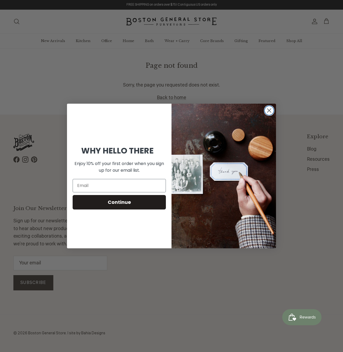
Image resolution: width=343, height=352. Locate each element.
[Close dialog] (269, 110)
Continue (119, 202)
